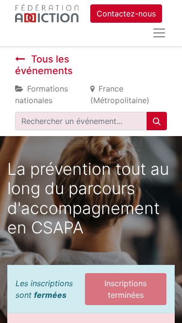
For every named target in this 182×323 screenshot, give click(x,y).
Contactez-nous (126, 13)
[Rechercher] (157, 121)
